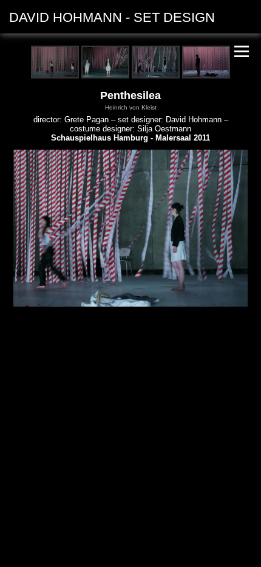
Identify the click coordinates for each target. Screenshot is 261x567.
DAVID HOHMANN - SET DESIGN (112, 17)
